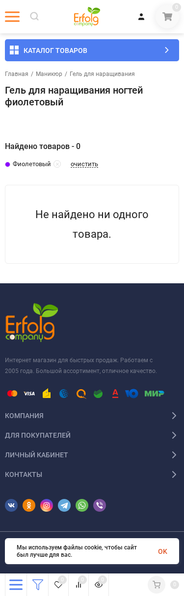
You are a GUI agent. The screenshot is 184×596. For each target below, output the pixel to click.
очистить (84, 164)
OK (162, 551)
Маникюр (49, 74)
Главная (16, 74)
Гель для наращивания (102, 74)
